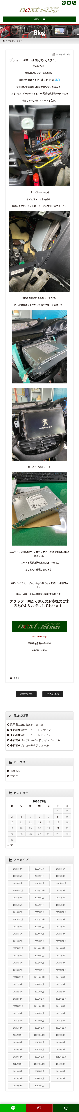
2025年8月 (18, 898)
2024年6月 (61, 927)
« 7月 (10, 844)
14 (48, 822)
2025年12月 (61, 883)
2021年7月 (39, 1013)
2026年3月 (61, 876)
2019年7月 (39, 1071)
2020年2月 (18, 1057)
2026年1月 (39, 883)
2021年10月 (39, 1006)
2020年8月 (18, 1042)
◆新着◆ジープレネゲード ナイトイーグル (35, 740)
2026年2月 (18, 883)
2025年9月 (61, 890)
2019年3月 (61, 1078)
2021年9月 (61, 1006)
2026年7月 (39, 869)
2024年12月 (61, 912)
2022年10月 (39, 977)
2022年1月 (39, 999)
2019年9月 (61, 1064)
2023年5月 (18, 963)
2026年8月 (18, 869)
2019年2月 (18, 1085)
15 (57, 822)
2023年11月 (18, 948)
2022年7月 (39, 984)
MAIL (39, 1108)
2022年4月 (39, 992)
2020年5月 (18, 1049)
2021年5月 (18, 1021)
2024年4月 (39, 934)
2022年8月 (18, 984)
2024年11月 (18, 919)
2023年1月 (39, 970)
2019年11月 (18, 1064)
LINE (13, 1108)
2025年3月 (61, 905)
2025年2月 (18, 912)
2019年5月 (18, 1078)
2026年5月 (18, 876)
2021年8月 (18, 1013)
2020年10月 (39, 1035)
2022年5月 (18, 992)
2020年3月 (61, 1049)
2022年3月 (61, 992)
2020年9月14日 (63, 54)
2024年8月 (18, 927)
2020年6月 (61, 1042)
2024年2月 (18, 941)
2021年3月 (61, 1021)
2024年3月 (61, 934)
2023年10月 (39, 948)
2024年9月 (61, 919)
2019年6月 (61, 1071)
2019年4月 (39, 1078)
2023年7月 (39, 955)
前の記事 (27, 694)
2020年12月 (61, 1028)
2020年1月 (39, 1057)
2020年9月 (61, 1035)
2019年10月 (39, 1064)
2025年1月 (39, 912)
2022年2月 (18, 999)
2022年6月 (61, 984)
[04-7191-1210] (74, 3)
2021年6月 (61, 1013)
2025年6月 (61, 898)
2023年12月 (61, 941)
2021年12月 (61, 999)
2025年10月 (39, 890)
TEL (66, 1108)
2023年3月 (61, 963)
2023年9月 (61, 948)
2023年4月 (39, 963)
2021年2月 (18, 1028)
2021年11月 (18, 1006)
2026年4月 (39, 876)
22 (57, 828)
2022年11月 (18, 977)
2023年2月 (18, 970)
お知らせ (15, 771)
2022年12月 (61, 970)
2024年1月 (39, 941)
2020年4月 (39, 1049)
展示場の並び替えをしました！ (28, 724)
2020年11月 (18, 1035)
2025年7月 (39, 898)
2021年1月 (39, 1028)
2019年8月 (18, 1071)
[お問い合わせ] (69, 3)
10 (11, 822)
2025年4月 (39, 905)
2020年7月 (39, 1042)
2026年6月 (61, 869)
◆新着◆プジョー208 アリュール (29, 745)
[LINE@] (64, 3)
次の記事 (52, 694)
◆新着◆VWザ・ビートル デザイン (30, 729)
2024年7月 (39, 927)
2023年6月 (61, 955)
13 (39, 822)
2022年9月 (61, 977)
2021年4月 (39, 1021)
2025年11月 (18, 890)
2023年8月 (18, 955)
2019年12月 (61, 1057)
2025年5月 (18, 905)
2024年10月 (39, 919)
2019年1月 (39, 1085)
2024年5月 (18, 934)
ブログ (11, 41)
